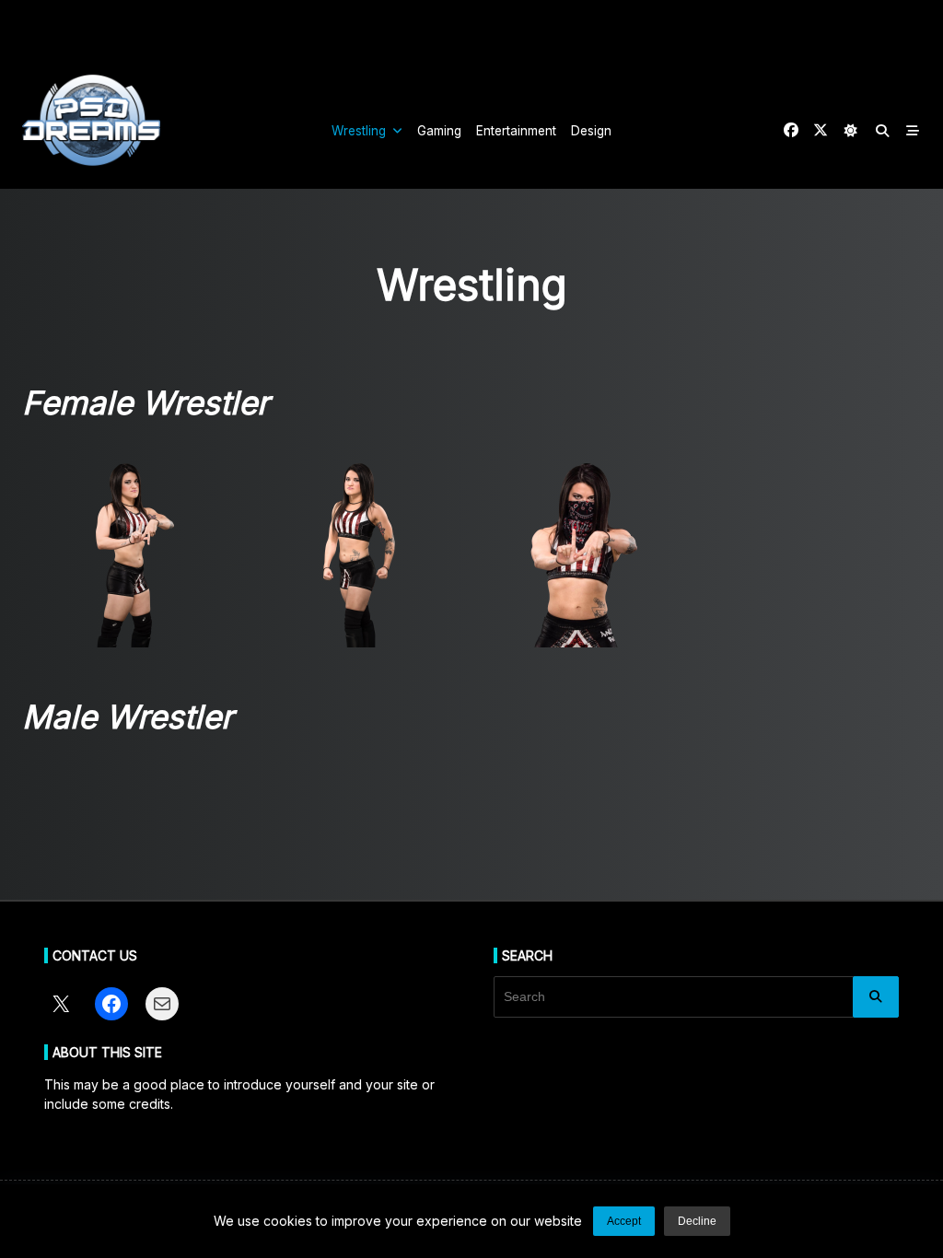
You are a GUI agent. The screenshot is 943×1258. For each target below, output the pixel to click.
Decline (697, 1221)
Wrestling (359, 130)
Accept (624, 1221)
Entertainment (516, 130)
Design (591, 130)
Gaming (439, 130)
